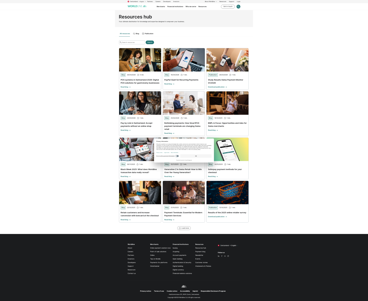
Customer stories (201, 262)
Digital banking (178, 266)
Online (152, 255)
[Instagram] (228, 256)
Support (231, 2)
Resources (202, 6)
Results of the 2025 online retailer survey (227, 212)
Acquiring (176, 252)
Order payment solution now (160, 248)
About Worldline (210, 1)
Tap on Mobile (155, 259)
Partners (150, 1)
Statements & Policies (203, 266)
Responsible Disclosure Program (213, 291)
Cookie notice (172, 291)
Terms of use (159, 291)
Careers (158, 2)
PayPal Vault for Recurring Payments (181, 80)
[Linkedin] (218, 256)
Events (197, 259)
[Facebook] (222, 256)
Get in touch (227, 6)
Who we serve (191, 6)
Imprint (195, 291)
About (130, 248)
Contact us (132, 273)
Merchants (161, 6)
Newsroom (222, 1)
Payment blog (200, 252)
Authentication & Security (182, 262)
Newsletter (199, 255)
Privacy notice (145, 291)
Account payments (179, 255)
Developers (167, 1)
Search (149, 42)
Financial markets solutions (182, 273)
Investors (176, 2)
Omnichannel (154, 266)
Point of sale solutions (158, 252)
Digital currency (178, 270)
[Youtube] (225, 256)
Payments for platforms (158, 262)
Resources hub (200, 248)
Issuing (175, 248)
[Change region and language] (237, 245)
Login (238, 1)
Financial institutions (175, 6)
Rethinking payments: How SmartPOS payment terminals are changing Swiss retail (182, 126)
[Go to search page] (238, 7)
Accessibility (185, 291)
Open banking (177, 259)
